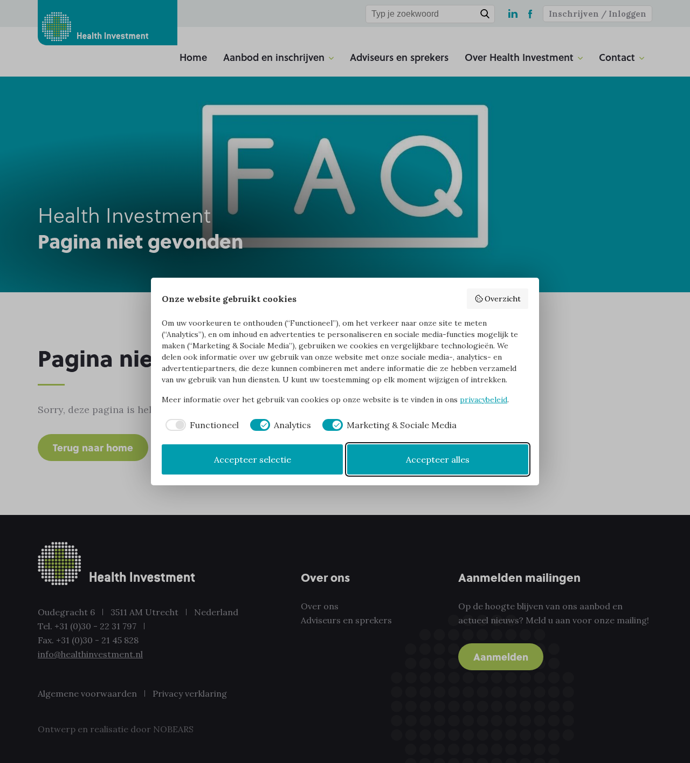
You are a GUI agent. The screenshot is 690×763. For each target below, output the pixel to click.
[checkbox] (200, 424)
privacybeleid (483, 399)
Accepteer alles (438, 459)
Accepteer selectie (252, 459)
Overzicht (503, 299)
